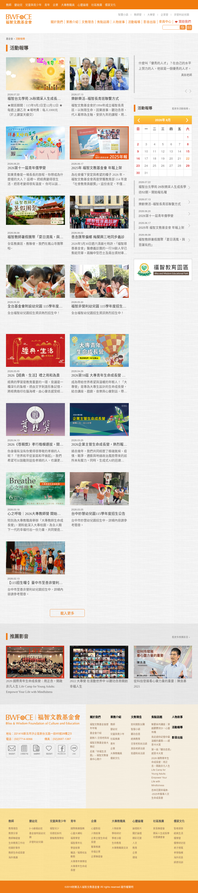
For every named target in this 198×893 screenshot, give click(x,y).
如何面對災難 (138, 724)
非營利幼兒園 (36, 841)
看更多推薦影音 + (181, 637)
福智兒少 (54, 828)
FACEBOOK (61, 753)
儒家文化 (115, 758)
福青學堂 (75, 838)
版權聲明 (37, 753)
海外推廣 (13, 857)
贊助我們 (185, 21)
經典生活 (178, 833)
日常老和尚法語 (139, 743)
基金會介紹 (96, 733)
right (190, 91)
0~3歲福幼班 (36, 828)
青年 (112, 743)
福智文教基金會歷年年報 (99, 726)
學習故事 (75, 847)
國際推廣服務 (77, 828)
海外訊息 (178, 857)
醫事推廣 (95, 846)
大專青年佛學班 (79, 861)
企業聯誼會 (97, 856)
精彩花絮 (137, 838)
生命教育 (116, 842)
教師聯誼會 (14, 838)
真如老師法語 (138, 748)
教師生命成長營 (17, 852)
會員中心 (165, 21)
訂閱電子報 (24, 753)
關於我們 (95, 717)
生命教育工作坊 (17, 842)
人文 (134, 842)
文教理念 (136, 717)
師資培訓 (178, 862)
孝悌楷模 (178, 852)
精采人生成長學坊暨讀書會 (161, 835)
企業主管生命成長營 (99, 839)
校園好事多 (14, 847)
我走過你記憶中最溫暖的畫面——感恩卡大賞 (160, 740)
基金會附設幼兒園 (37, 835)
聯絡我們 (189, 27)
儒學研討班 (179, 842)
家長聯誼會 (159, 828)
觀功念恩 (135, 733)
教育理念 (13, 828)
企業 (112, 748)
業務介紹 (115, 717)
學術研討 (116, 833)
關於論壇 (137, 833)
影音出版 (177, 737)
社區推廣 (115, 738)
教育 (134, 847)
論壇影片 (137, 828)
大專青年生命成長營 (79, 868)
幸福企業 (95, 851)
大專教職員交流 (120, 847)
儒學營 (177, 838)
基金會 (9, 38)
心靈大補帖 (76, 833)
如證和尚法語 (138, 753)
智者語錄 (178, 828)
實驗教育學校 (57, 838)
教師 (112, 724)
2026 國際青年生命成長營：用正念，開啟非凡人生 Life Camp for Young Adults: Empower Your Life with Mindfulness (160, 771)
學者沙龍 (116, 838)
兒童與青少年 (117, 733)
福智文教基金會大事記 (99, 744)
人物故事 (177, 717)
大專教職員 (116, 753)
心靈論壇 (137, 821)
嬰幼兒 (113, 729)
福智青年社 (76, 842)
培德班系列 (55, 833)
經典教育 (135, 738)
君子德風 (178, 847)
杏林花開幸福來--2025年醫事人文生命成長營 (160, 793)
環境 (134, 857)
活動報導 (177, 727)
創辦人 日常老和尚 (99, 737)
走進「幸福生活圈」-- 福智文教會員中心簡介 (99, 755)
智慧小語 (135, 729)
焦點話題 (156, 717)
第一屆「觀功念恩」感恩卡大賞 (161, 751)
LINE (74, 753)
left (186, 91)
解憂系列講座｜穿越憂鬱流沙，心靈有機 (160, 728)
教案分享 (13, 833)
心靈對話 (95, 828)
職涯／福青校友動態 (79, 854)
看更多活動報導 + (181, 108)
